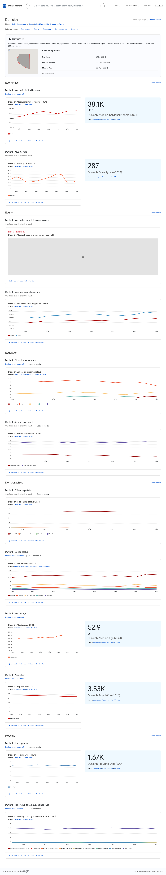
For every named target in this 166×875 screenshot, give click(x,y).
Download (13, 141)
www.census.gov (48, 73)
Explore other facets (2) (15, 94)
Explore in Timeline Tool (37, 141)
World (61, 24)
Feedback (159, 6)
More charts (156, 83)
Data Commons (15, 6)
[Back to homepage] (4, 6)
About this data (28, 105)
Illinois (30, 24)
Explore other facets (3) (14, 556)
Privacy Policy (157, 871)
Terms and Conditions (142, 871)
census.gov (17, 105)
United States (40, 24)
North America (52, 24)
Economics (25, 29)
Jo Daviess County (19, 24)
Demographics (61, 29)
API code (23, 141)
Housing (74, 29)
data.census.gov (28, 375)
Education (47, 29)
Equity (36, 29)
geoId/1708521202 (154, 20)
